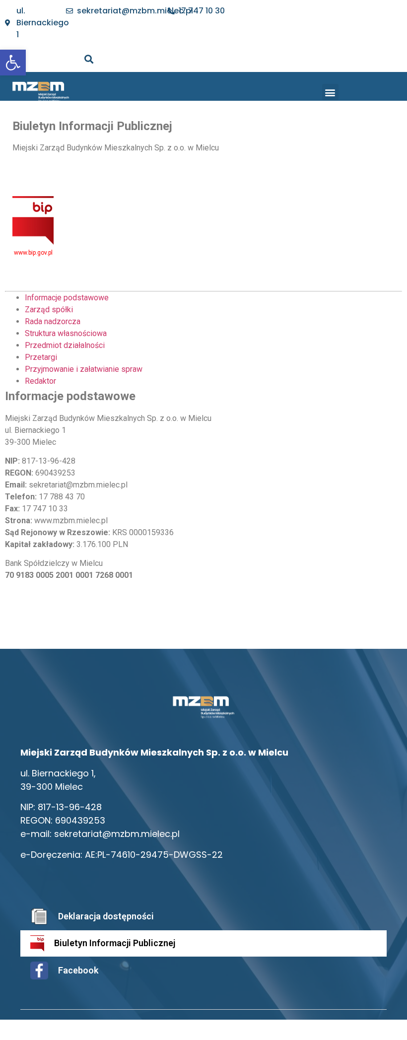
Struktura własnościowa (66, 333)
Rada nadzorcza (52, 321)
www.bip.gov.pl (33, 252)
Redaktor (40, 381)
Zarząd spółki (49, 309)
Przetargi (41, 357)
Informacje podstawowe (67, 297)
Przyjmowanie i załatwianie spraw (83, 369)
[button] (330, 92)
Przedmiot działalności (65, 345)
